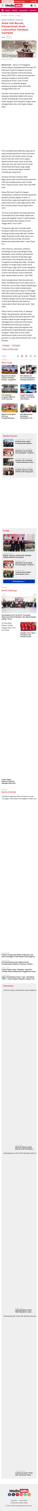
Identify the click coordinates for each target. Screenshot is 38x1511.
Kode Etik (23, 1500)
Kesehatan (10, 20)
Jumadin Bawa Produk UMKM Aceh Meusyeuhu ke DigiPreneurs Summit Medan (24, 471)
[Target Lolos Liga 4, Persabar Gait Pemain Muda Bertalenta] (28, 626)
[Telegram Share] (30, 356)
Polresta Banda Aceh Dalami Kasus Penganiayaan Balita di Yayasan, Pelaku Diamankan (17, 963)
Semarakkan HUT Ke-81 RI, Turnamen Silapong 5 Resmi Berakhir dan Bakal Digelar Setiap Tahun (19, 617)
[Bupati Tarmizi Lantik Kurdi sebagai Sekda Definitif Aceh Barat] (19, 543)
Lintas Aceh (19, 20)
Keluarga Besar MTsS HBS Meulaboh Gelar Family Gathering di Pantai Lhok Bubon (23, 1311)
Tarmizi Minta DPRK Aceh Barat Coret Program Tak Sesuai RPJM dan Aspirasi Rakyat (23, 573)
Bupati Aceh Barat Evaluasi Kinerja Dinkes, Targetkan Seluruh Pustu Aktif (9, 378)
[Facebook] (9, 1494)
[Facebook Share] (18, 356)
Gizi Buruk (16, 346)
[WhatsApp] (25, 1494)
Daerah (4, 20)
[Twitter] (13, 1494)
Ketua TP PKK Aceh (10, 349)
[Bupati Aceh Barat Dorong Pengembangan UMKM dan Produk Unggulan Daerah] (10, 407)
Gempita (6, 346)
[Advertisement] (19, 128)
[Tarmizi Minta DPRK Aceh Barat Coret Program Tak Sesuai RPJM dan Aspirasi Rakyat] (8, 574)
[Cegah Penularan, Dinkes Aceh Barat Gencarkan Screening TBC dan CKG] (28, 388)
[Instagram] (21, 1494)
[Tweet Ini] (22, 356)
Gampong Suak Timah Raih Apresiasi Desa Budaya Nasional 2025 (24, 1474)
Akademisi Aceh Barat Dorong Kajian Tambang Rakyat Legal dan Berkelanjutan (25, 452)
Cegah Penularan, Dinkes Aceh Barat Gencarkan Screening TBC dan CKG (27, 397)
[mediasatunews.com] (14, 5)
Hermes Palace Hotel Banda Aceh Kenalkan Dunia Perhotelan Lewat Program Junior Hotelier (24, 1148)
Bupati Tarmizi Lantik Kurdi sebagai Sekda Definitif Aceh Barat (17, 556)
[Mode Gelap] (32, 5)
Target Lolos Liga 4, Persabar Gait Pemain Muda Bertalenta (28, 635)
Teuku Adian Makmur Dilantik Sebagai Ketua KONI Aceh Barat (9, 781)
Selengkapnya (18, 581)
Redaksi (8, 36)
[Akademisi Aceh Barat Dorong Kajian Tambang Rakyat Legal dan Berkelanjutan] (8, 452)
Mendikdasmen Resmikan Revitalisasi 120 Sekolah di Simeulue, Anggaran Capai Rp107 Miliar (28, 416)
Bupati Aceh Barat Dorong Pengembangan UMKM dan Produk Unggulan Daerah (9, 416)
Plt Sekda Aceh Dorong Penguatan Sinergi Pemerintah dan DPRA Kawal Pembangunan (27, 378)
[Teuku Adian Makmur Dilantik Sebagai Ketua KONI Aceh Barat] (10, 700)
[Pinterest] (17, 1494)
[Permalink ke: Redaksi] (3, 37)
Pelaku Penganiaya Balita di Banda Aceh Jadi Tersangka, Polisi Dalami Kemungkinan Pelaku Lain (19, 956)
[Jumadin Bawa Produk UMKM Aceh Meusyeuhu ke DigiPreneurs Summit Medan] (8, 471)
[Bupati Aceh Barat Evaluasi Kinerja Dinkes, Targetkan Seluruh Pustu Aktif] (10, 369)
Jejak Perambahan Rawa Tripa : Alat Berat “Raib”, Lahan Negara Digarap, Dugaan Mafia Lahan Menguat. (19, 978)
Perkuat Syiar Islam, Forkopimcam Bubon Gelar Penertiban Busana (25, 442)
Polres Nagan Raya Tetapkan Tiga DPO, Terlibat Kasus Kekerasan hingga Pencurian (19, 970)
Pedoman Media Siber (19, 1503)
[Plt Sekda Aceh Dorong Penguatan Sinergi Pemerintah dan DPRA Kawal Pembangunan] (28, 369)
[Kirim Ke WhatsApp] (34, 356)
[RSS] (29, 1494)
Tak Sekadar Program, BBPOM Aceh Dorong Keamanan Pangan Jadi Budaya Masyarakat (9, 397)
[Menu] (3, 5)
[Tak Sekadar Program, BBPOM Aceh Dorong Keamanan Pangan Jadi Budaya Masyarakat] (10, 388)
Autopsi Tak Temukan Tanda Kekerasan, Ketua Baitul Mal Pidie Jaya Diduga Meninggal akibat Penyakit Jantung (24, 461)
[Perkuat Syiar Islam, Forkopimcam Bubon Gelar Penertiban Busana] (8, 443)
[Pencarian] (35, 5)
